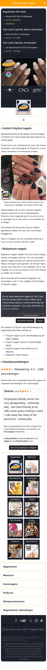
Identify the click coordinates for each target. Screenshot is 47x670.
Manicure (32, 457)
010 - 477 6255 (14, 38)
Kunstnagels (10, 584)
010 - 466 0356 (14, 20)
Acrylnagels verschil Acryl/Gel (32, 480)
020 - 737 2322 (14, 51)
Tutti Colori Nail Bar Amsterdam (19, 42)
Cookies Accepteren (31, 315)
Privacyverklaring (10, 309)
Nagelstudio (15, 457)
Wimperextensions (14, 601)
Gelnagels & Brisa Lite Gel (15, 500)
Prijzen (40, 320)
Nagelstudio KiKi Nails (14, 11)
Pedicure (15, 541)
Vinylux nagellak (31, 521)
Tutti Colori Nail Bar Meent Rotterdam (23, 29)
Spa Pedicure (32, 541)
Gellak (32, 499)
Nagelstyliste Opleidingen (18, 610)
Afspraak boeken (25, 320)
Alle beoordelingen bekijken (23, 447)
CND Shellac (15, 520)
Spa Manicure (15, 478)
